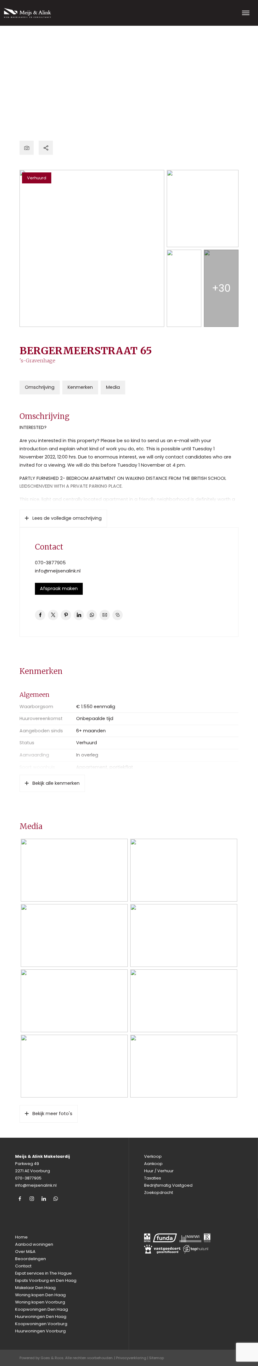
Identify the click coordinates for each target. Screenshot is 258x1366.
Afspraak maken (59, 588)
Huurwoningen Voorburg (40, 1331)
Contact (23, 1266)
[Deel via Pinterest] (66, 615)
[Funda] (165, 1237)
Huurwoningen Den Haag (40, 1316)
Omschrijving (39, 387)
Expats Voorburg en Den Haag (45, 1280)
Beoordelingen (30, 1258)
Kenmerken (80, 387)
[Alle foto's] (27, 148)
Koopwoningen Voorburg (41, 1323)
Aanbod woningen (34, 1244)
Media (113, 387)
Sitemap (156, 1357)
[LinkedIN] (43, 1198)
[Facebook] (20, 1198)
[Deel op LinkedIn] (79, 615)
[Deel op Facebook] (40, 615)
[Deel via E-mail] (104, 615)
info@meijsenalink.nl (58, 571)
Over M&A (25, 1251)
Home (21, 1237)
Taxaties (152, 1178)
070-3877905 (50, 563)
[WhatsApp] (55, 1198)
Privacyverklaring (131, 1357)
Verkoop (153, 1156)
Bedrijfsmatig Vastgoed (168, 1185)
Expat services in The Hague (43, 1273)
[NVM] (147, 1237)
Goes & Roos (52, 1357)
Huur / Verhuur (159, 1171)
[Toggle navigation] (245, 13)
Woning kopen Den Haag (40, 1295)
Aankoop (153, 1163)
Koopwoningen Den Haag (41, 1309)
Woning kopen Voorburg (40, 1302)
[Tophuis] (195, 1249)
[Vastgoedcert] (162, 1249)
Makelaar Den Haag (35, 1287)
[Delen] (46, 148)
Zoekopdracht (158, 1192)
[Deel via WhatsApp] (92, 615)
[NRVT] (207, 1237)
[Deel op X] (53, 615)
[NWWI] (190, 1237)
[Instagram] (31, 1198)
